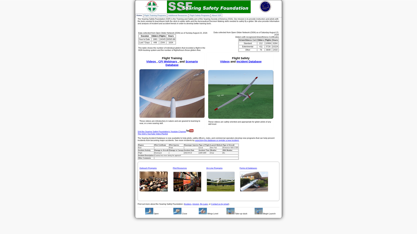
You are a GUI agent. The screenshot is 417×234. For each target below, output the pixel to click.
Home (139, 15)
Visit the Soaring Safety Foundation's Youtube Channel (162, 131)
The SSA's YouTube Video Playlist (153, 134)
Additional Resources (177, 15)
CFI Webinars (168, 61)
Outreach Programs (148, 168)
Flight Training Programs (155, 15)
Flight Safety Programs (200, 15)
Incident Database (249, 61)
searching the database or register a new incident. (217, 140)
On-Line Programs (214, 168)
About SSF (216, 15)
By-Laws (204, 204)
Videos (151, 61)
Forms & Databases (248, 168)
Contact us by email (220, 204)
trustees (187, 204)
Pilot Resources (180, 168)
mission (195, 204)
